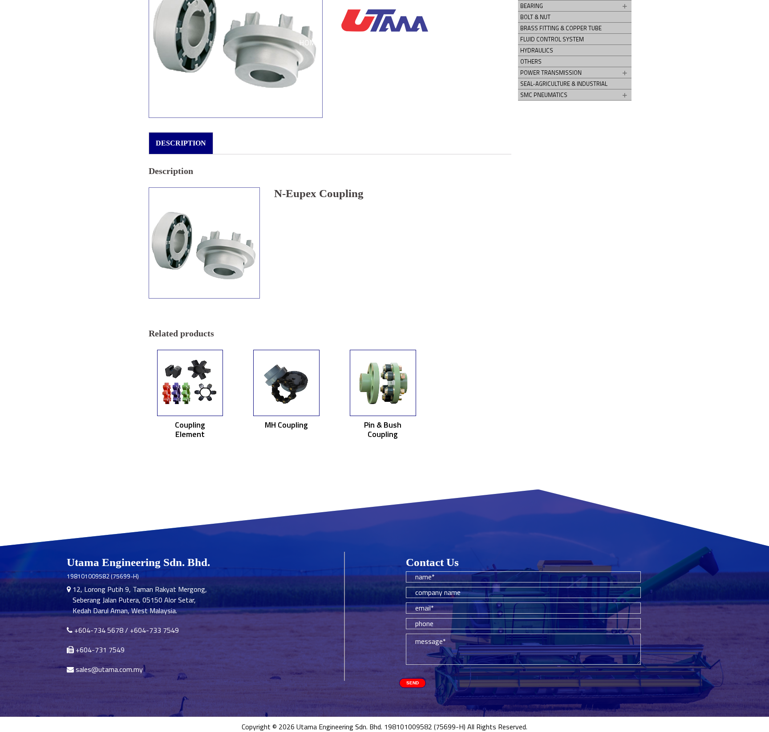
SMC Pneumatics (543, 94)
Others (531, 61)
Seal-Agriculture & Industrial (563, 83)
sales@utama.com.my (109, 669)
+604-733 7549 (154, 630)
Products (409, 43)
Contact (459, 43)
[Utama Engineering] (384, 21)
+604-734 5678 (98, 630)
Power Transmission (551, 72)
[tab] (181, 143)
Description (181, 143)
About (360, 43)
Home (309, 43)
